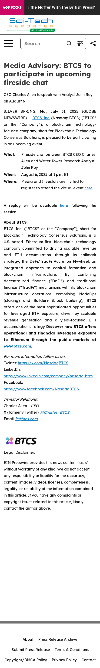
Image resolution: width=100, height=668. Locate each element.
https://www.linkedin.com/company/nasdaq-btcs (48, 376)
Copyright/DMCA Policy (25, 660)
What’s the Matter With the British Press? (55, 7)
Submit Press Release (31, 649)
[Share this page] (93, 43)
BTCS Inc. (41, 118)
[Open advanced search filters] (80, 43)
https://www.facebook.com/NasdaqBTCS (41, 389)
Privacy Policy (64, 660)
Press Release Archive (57, 639)
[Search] (69, 43)
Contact (88, 660)
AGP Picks (12, 7)
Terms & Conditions (72, 649)
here (88, 188)
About (28, 639)
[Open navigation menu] (8, 43)
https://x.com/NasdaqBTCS (43, 363)
